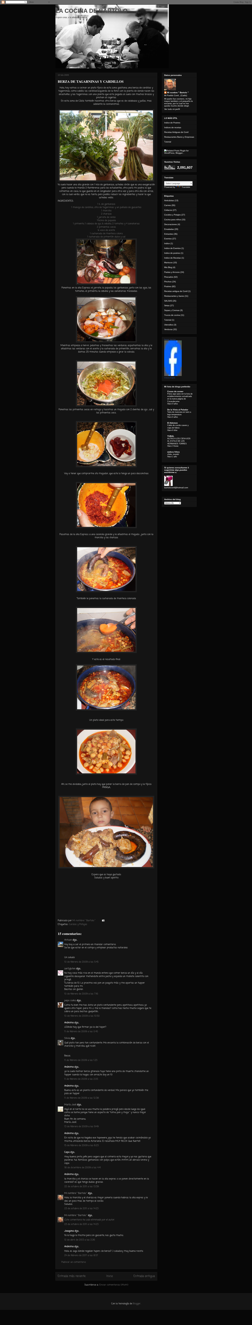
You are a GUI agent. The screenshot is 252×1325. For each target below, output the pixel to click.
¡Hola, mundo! (173, 454)
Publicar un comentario (73, 1262)
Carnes (167, 205)
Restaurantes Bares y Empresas (179, 137)
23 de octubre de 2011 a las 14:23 (81, 1208)
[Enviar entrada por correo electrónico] (103, 920)
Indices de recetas (172, 127)
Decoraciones (170, 224)
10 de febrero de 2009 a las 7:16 (81, 994)
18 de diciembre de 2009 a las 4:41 (82, 1167)
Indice (167, 243)
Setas (166, 305)
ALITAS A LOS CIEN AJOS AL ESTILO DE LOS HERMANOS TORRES (178, 441)
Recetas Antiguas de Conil (176, 132)
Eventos (168, 238)
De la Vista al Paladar (177, 409)
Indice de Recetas (172, 258)
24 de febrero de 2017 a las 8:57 (81, 1255)
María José (70, 1104)
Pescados (168, 277)
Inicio (109, 1276)
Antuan (68, 940)
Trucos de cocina (172, 315)
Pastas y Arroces (172, 272)
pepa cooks (70, 1000)
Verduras (168, 329)
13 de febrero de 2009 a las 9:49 (81, 1126)
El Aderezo (172, 423)
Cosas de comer (175, 391)
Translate (186, 187)
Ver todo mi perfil (172, 109)
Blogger (137, 1303)
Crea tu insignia (169, 378)
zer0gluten (70, 968)
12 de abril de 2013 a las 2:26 (79, 1240)
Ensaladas (169, 229)
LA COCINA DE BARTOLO (91, 11)
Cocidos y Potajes (78, 924)
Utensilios (168, 325)
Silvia (67, 1038)
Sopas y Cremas (172, 310)
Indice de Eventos (172, 248)
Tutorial (167, 142)
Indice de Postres (172, 122)
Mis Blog (168, 267)
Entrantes (168, 234)
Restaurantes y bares (174, 296)
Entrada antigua (144, 1276)
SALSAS (168, 301)
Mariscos (168, 262)
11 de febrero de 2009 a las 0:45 (81, 1031)
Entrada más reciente (71, 1276)
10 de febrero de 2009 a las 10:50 (82, 1016)
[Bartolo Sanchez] (173, 375)
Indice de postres (172, 253)
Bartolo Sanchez (170, 339)
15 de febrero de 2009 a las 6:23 (81, 1145)
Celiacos (168, 210)
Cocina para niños (172, 219)
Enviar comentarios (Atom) (113, 1285)
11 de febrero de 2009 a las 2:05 (81, 1079)
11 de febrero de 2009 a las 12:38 (81, 1098)
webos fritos (173, 452)
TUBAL (170, 436)
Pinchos (168, 281)
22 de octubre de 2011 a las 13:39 (81, 1186)
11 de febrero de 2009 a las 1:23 (80, 1060)
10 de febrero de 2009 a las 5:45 (81, 962)
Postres (167, 286)
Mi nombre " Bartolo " (75, 1193)
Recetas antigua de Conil (175, 291)
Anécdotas (169, 200)
